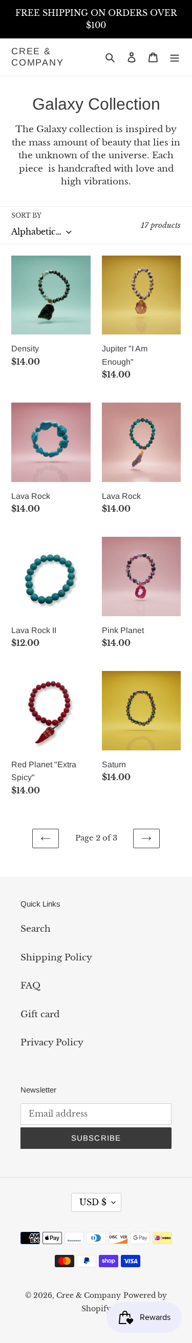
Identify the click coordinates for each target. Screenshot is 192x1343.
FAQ (30, 985)
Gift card (39, 1014)
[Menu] (174, 57)
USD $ (92, 1202)
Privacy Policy (51, 1042)
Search (35, 929)
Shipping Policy (56, 957)
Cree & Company (37, 57)
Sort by (26, 215)
